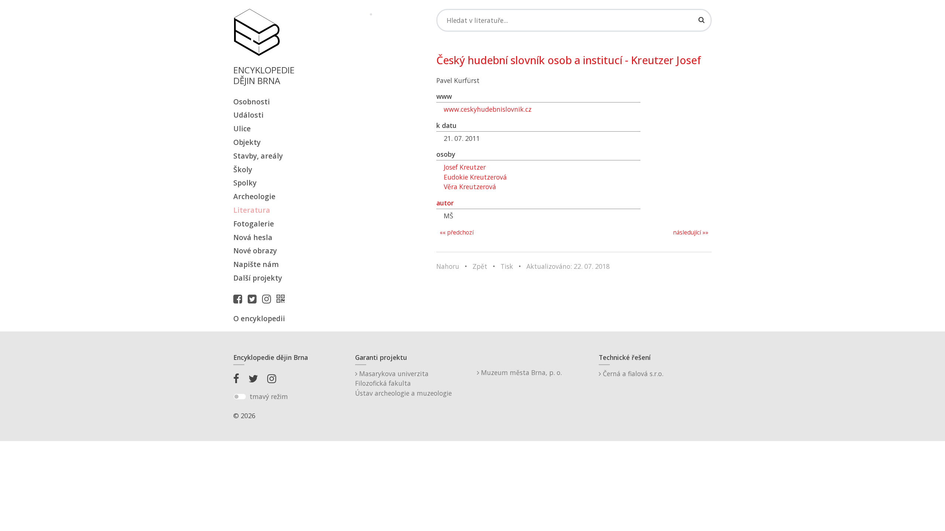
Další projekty (257, 278)
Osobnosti (251, 102)
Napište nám (256, 264)
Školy (242, 169)
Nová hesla (252, 237)
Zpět (479, 266)
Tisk (507, 266)
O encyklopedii (259, 318)
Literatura (251, 210)
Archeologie (254, 196)
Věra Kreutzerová (470, 186)
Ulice (242, 128)
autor (445, 202)
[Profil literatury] (282, 298)
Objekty (247, 142)
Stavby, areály (258, 156)
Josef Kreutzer (465, 167)
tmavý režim (269, 396)
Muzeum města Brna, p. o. (520, 372)
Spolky (245, 183)
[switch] (239, 396)
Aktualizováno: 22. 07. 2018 (568, 266)
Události (248, 115)
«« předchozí (457, 232)
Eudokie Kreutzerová (475, 177)
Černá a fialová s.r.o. (632, 373)
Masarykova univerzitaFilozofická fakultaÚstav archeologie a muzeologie (403, 383)
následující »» (690, 232)
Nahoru (447, 266)
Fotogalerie (253, 224)
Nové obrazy (255, 251)
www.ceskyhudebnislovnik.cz (488, 109)
